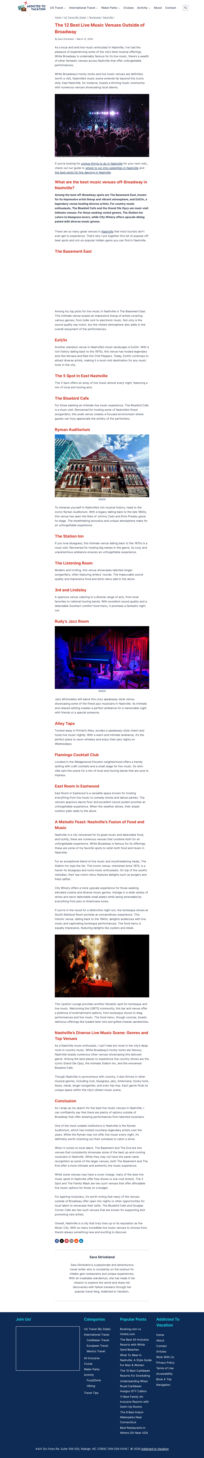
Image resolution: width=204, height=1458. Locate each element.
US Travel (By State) (97, 1329)
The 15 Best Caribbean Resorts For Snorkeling (135, 1373)
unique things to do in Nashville (102, 163)
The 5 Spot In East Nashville (81, 375)
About (158, 7)
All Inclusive (92, 1358)
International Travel (96, 1334)
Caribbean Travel (98, 1340)
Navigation (163, 1384)
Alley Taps (65, 723)
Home (160, 1335)
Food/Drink (94, 1380)
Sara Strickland (102, 1257)
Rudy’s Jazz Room (72, 621)
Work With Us (165, 1357)
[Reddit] (76, 1241)
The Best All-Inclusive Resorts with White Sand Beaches (134, 1344)
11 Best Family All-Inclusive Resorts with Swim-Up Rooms (134, 1401)
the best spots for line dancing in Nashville (83, 172)
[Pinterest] (67, 1241)
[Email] (71, 1241)
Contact (170, 7)
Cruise (88, 1363)
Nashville (107, 231)
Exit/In (61, 340)
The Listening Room (74, 563)
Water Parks (92, 1369)
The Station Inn (69, 536)
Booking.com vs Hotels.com (130, 1331)
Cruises (129, 7)
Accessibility (164, 1373)
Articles (161, 1351)
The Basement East (73, 251)
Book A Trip (164, 1379)
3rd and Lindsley (70, 590)
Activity (89, 1374)
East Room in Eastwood (77, 786)
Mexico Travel (96, 1351)
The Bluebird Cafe (72, 398)
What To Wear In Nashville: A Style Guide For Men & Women (136, 1360)
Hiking (91, 1386)
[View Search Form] (185, 7)
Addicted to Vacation (155, 1449)
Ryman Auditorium (72, 429)
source (102, 499)
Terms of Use (165, 1368)
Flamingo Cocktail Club (77, 754)
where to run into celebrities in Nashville (111, 168)
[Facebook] (57, 1241)
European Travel (97, 1345)
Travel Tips (91, 1393)
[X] (62, 1241)
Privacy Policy (165, 1362)
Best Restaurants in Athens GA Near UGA (134, 1430)
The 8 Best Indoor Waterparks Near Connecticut (131, 1417)
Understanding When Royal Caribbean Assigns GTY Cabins (134, 1386)
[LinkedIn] (81, 1241)
